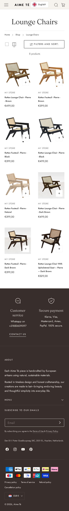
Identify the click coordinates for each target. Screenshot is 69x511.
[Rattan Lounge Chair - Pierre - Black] (51, 130)
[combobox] (40, 4)
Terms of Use (38, 431)
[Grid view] (7, 44)
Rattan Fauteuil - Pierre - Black (16, 154)
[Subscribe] (59, 422)
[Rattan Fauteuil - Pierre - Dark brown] (18, 241)
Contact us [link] (17, 334)
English (41, 4)
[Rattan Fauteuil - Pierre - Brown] (51, 74)
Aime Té (17, 504)
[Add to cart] (25, 82)
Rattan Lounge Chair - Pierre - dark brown (51, 210)
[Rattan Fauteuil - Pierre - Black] (18, 130)
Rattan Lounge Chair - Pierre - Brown (18, 99)
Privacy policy (11, 482)
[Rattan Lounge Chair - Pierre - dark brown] (51, 185)
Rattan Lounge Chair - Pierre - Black (51, 154)
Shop (18, 34)
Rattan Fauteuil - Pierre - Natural (16, 210)
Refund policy (45, 482)
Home (7, 34)
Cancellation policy (13, 487)
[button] (6, 4)
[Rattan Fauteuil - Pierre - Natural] (18, 185)
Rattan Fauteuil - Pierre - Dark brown (16, 265)
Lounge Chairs (32, 34)
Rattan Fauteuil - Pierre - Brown (49, 99)
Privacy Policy (52, 431)
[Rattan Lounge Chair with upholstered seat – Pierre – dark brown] (51, 241)
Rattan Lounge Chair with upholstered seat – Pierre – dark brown (50, 267)
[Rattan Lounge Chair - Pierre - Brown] (18, 74)
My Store (10, 92)
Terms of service (28, 482)
